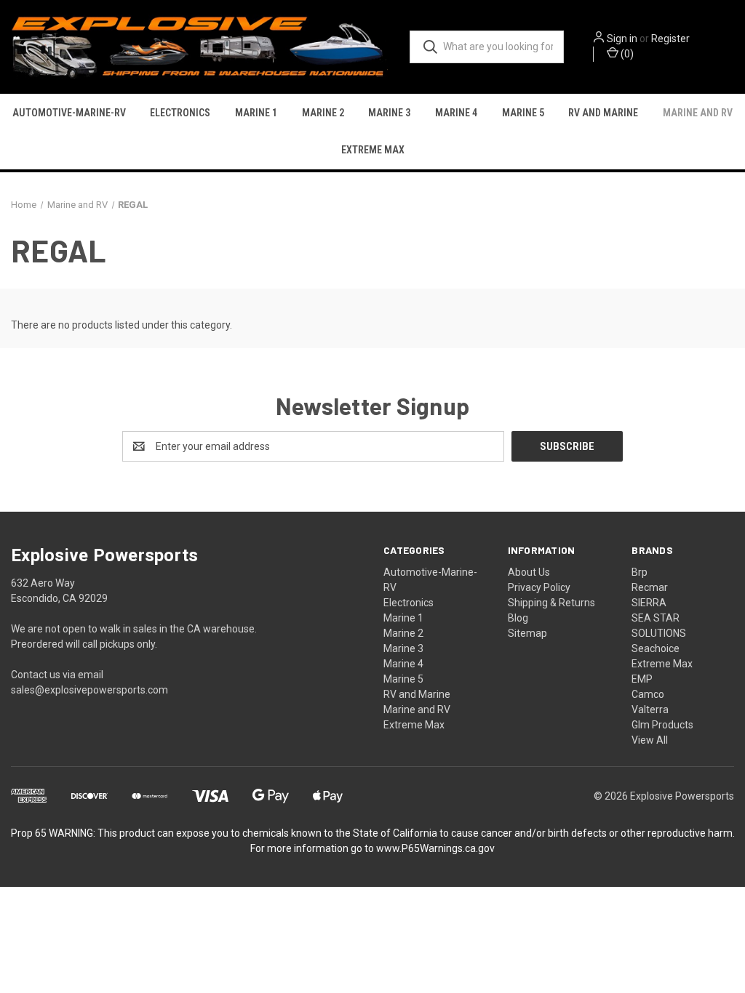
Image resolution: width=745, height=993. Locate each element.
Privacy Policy (539, 587)
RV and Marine (603, 112)
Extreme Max (373, 150)
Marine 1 (256, 112)
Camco (648, 694)
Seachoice (656, 648)
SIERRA (649, 602)
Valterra (650, 709)
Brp (640, 572)
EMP (642, 679)
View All (650, 740)
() (626, 54)
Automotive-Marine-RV (69, 112)
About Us (529, 572)
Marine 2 (323, 112)
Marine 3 (389, 112)
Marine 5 (523, 112)
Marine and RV (698, 112)
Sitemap (527, 633)
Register (670, 38)
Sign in (622, 38)
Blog (518, 618)
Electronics (180, 112)
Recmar (650, 587)
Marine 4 (456, 112)
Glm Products (662, 725)
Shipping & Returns (551, 602)
